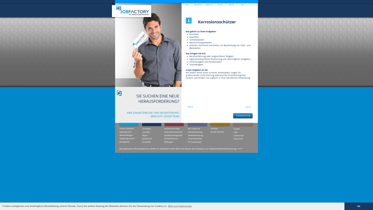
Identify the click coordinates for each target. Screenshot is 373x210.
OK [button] (358, 206)
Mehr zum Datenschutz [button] (180, 206)
